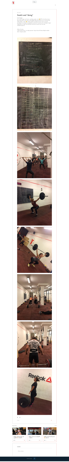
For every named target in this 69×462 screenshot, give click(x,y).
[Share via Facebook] (17, 417)
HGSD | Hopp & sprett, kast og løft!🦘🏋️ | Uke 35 (19, 437)
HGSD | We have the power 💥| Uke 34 (49, 437)
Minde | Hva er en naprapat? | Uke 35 (34, 437)
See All (56, 425)
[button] (34, 2)
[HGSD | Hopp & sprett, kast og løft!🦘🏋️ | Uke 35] (19, 431)
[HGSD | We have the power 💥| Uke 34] (50, 431)
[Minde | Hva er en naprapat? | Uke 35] (34, 431)
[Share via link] (19, 417)
